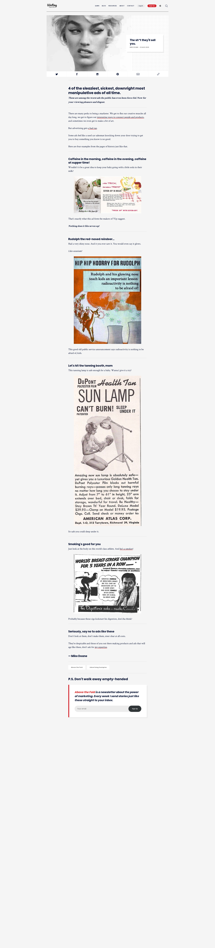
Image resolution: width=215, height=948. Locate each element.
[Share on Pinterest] (118, 74)
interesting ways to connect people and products (120, 117)
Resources (113, 6)
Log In (141, 6)
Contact (130, 6)
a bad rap (92, 128)
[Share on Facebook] (77, 74)
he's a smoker (126, 548)
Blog (104, 6)
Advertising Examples (98, 667)
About (122, 6)
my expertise (101, 647)
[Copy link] (158, 74)
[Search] (166, 6)
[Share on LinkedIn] (97, 74)
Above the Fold (77, 667)
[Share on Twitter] (57, 74)
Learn (97, 6)
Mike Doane (134, 47)
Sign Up (152, 6)
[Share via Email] (138, 74)
